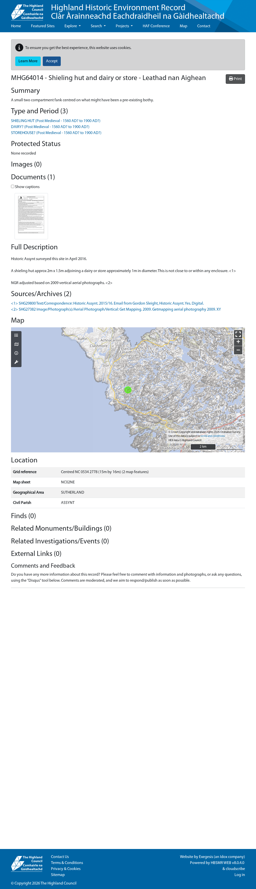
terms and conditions (212, 436)
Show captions (27, 187)
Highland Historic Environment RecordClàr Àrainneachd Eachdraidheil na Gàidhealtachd (137, 12)
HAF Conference (156, 26)
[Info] (16, 353)
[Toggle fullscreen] (238, 334)
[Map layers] (16, 335)
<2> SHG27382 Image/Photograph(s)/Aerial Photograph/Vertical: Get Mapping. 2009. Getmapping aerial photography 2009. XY (116, 310)
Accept (52, 61)
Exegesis (206, 857)
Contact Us (60, 857)
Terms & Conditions (67, 863)
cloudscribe (235, 869)
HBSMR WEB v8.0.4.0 (228, 863)
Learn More (28, 61)
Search (97, 26)
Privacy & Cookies (65, 869)
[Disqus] (128, 654)
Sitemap (58, 875)
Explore (71, 26)
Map (183, 26)
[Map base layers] (16, 344)
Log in (239, 875)
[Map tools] (16, 362)
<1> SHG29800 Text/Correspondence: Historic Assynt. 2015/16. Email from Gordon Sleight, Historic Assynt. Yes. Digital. (107, 304)
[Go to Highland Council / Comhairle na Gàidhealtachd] (27, 10)
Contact (203, 26)
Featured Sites (42, 26)
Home (16, 26)
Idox (223, 857)
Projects (123, 26)
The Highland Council (58, 883)
